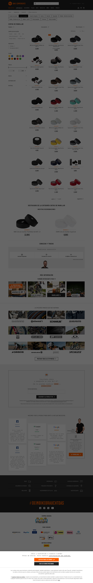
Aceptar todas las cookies (45, 560)
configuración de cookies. (60, 555)
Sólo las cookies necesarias (46, 564)
